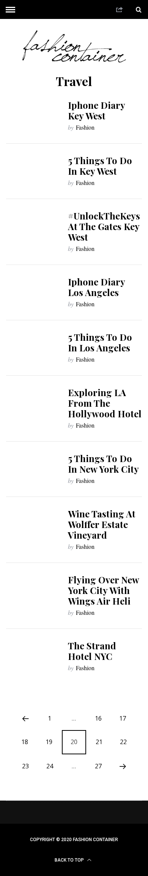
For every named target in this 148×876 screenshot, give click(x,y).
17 (122, 718)
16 (98, 718)
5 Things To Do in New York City (103, 463)
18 (24, 742)
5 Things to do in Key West (100, 165)
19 (49, 742)
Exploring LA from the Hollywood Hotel (105, 403)
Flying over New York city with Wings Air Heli (103, 590)
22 (123, 742)
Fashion (85, 127)
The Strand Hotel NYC (92, 650)
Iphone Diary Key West (96, 110)
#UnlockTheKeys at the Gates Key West (104, 226)
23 (25, 766)
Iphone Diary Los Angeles (96, 287)
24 (49, 766)
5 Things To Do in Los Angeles (100, 342)
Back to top (70, 860)
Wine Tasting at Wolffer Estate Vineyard (101, 524)
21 (99, 742)
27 (98, 766)
